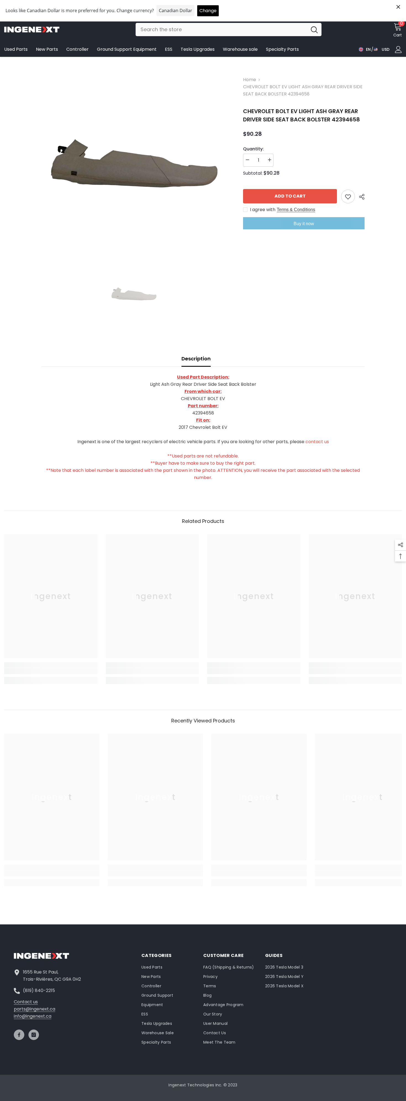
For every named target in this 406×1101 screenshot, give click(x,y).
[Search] (228, 29)
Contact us (26, 1002)
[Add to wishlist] (348, 196)
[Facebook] (19, 1035)
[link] (50, 671)
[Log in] (398, 49)
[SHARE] (360, 196)
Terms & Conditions (296, 209)
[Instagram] (33, 1035)
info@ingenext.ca (32, 1016)
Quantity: (253, 149)
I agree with (262, 209)
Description (196, 358)
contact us (317, 441)
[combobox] (221, 29)
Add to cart (290, 196)
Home (249, 79)
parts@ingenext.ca (34, 1009)
